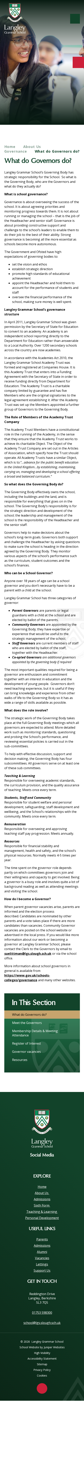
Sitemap (42, 1364)
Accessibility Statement (42, 1358)
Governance (15, 151)
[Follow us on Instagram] (42, 1164)
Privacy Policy (42, 1370)
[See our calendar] (78, 62)
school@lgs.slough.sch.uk (42, 1323)
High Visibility (42, 1353)
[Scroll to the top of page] (42, 1388)
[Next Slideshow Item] (64, 112)
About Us (32, 146)
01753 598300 (42, 1312)
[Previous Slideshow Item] (54, 112)
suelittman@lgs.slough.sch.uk (27, 953)
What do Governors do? (57, 151)
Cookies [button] (42, 1375)
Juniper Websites (54, 1347)
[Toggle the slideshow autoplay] (75, 112)
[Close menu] (75, 19)
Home (10, 146)
